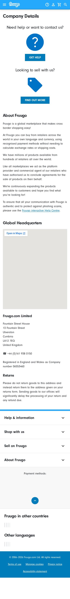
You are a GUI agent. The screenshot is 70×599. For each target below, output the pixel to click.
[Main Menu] (4, 5)
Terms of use (14, 564)
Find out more (35, 100)
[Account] (53, 5)
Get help (35, 57)
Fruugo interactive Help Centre (41, 210)
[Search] (65, 5)
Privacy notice (55, 564)
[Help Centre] (47, 5)
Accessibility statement (35, 571)
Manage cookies (35, 564)
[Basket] (59, 5)
